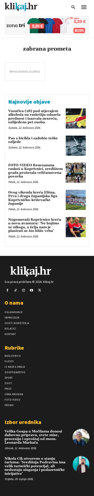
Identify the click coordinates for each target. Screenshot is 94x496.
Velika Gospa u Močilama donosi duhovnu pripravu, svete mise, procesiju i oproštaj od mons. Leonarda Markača (33, 437)
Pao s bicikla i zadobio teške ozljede (33, 140)
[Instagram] (23, 290)
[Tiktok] (15, 290)
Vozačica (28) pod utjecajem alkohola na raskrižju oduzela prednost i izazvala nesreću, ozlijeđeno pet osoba (34, 117)
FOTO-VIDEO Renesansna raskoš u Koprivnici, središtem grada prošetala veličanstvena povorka (35, 171)
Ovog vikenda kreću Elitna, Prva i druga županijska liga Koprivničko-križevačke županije (32, 198)
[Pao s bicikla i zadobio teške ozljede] (76, 146)
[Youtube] (31, 290)
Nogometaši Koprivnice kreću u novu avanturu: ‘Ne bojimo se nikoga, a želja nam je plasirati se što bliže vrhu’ (34, 225)
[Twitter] (39, 290)
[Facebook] (7, 290)
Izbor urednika (23, 422)
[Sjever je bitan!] (25, 6)
